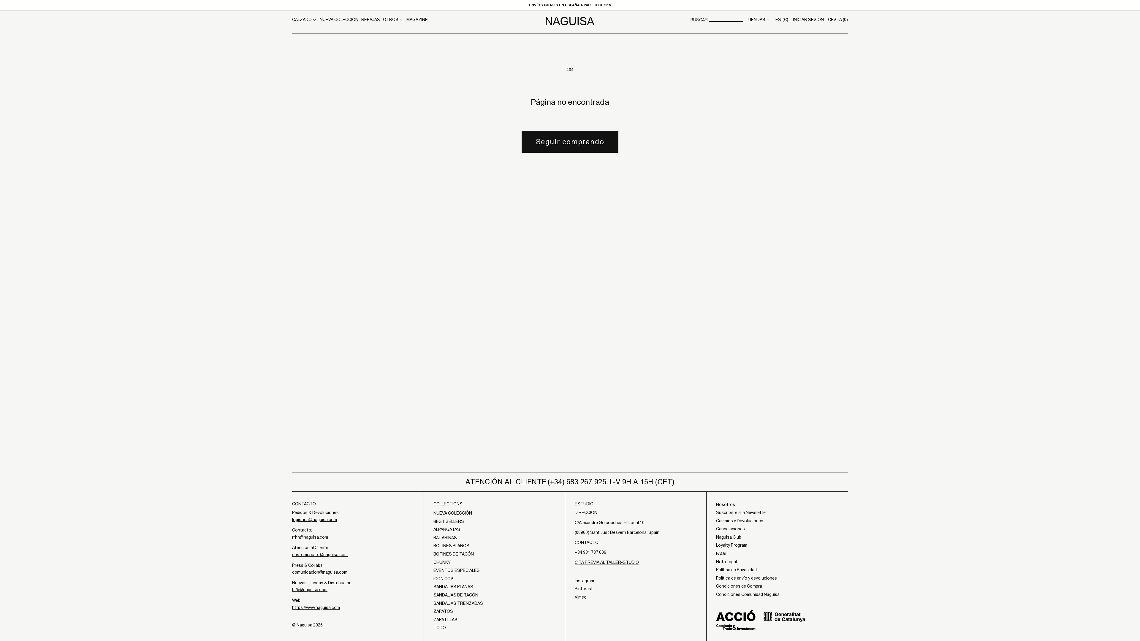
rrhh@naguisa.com (310, 537)
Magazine (417, 19)
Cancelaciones (730, 528)
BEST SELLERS (448, 521)
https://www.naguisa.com (316, 607)
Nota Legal (726, 561)
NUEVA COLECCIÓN (339, 19)
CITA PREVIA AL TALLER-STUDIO (607, 562)
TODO (439, 627)
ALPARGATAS (446, 529)
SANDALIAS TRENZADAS (458, 603)
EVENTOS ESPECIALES (456, 570)
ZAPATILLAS (445, 619)
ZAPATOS (443, 611)
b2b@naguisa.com (309, 589)
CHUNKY (442, 562)
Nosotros (725, 504)
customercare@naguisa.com (320, 554)
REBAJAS (370, 19)
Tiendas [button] (756, 19)
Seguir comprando (570, 141)
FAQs (721, 553)
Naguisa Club (728, 537)
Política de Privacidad (736, 569)
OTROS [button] (390, 19)
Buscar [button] (699, 20)
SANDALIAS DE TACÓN (455, 595)
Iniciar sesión (808, 19)
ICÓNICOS (443, 578)
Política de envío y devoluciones (746, 578)
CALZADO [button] (302, 19)
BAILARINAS (445, 537)
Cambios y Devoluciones (739, 520)
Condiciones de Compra (739, 586)
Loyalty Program (731, 545)
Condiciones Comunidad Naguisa (748, 594)
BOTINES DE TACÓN (453, 554)
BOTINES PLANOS (451, 545)
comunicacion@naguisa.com (319, 572)
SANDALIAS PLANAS (453, 586)
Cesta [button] (838, 19)
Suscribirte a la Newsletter (741, 512)
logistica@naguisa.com (314, 519)
